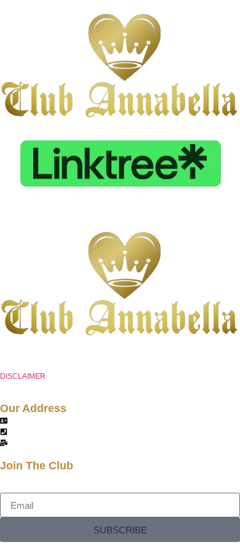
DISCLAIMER (23, 376)
